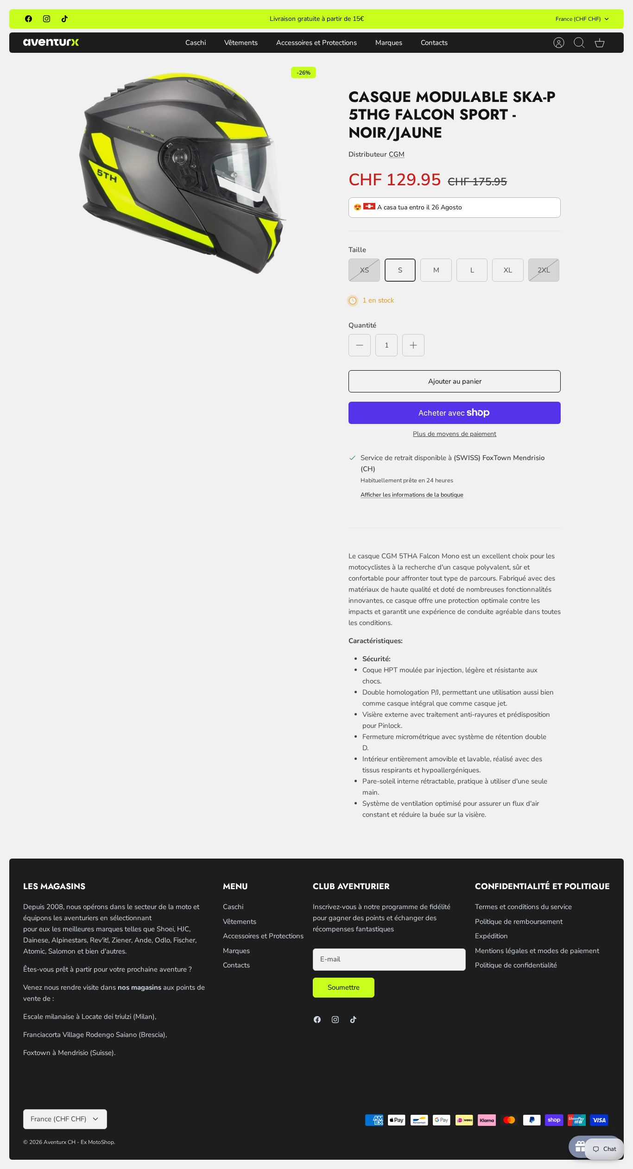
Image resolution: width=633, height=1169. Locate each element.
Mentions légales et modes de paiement (537, 950)
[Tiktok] (65, 18)
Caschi (195, 42)
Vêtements (241, 42)
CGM (397, 154)
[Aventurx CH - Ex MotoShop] (51, 42)
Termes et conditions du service (523, 906)
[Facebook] (28, 18)
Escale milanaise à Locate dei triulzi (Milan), (89, 1016)
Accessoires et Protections (316, 42)
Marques (388, 42)
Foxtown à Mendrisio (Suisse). (69, 1052)
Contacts (434, 42)
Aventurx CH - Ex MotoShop (79, 1142)
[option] (182, 178)
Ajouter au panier (454, 381)
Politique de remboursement (519, 921)
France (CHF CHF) (578, 19)
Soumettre (344, 987)
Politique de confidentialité (516, 965)
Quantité (362, 325)
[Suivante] (423, 19)
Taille (357, 249)
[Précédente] (210, 19)
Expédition (491, 936)
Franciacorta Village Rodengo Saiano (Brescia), (95, 1034)
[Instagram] (47, 18)
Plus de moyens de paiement (454, 434)
